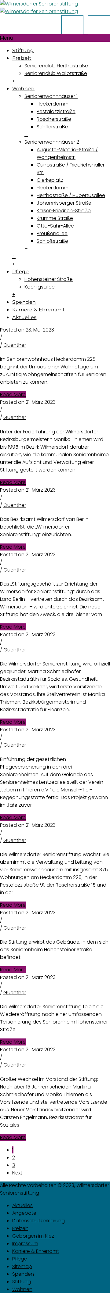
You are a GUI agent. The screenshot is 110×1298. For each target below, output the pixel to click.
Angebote (24, 1213)
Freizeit (21, 58)
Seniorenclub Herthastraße (56, 65)
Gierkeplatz (50, 180)
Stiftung (23, 50)
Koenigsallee (39, 286)
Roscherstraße (54, 119)
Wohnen (23, 88)
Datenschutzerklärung (38, 1220)
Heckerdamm (52, 103)
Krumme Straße (55, 218)
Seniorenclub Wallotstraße (55, 73)
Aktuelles (24, 317)
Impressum (25, 1243)
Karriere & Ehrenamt (38, 310)
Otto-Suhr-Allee (55, 225)
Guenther (14, 345)
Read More (13, 394)
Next (17, 1172)
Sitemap (22, 1266)
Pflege (20, 271)
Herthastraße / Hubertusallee (71, 195)
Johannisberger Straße (64, 202)
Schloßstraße (52, 241)
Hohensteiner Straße (48, 279)
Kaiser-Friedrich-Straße (64, 210)
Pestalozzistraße (56, 111)
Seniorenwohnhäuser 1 (51, 96)
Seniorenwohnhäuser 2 (51, 141)
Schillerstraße (52, 126)
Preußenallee (52, 233)
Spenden (24, 302)
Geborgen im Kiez (33, 1235)
